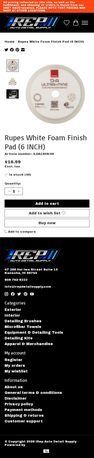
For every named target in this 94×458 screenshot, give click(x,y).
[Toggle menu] (84, 22)
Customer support (24, 421)
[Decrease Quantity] (9, 191)
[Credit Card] (46, 451)
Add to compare (22, 231)
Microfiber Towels (23, 327)
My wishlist (16, 371)
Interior (12, 315)
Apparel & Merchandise (29, 344)
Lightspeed (36, 445)
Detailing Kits (19, 338)
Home (10, 41)
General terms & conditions (33, 393)
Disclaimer (16, 398)
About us (14, 387)
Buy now (47, 223)
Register (13, 360)
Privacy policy (19, 404)
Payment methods (23, 410)
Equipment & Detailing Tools (34, 332)
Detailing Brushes (23, 321)
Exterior (13, 310)
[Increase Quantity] (18, 191)
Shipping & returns (24, 415)
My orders (15, 365)
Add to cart (47, 204)
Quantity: (13, 183)
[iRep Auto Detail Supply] (32, 22)
